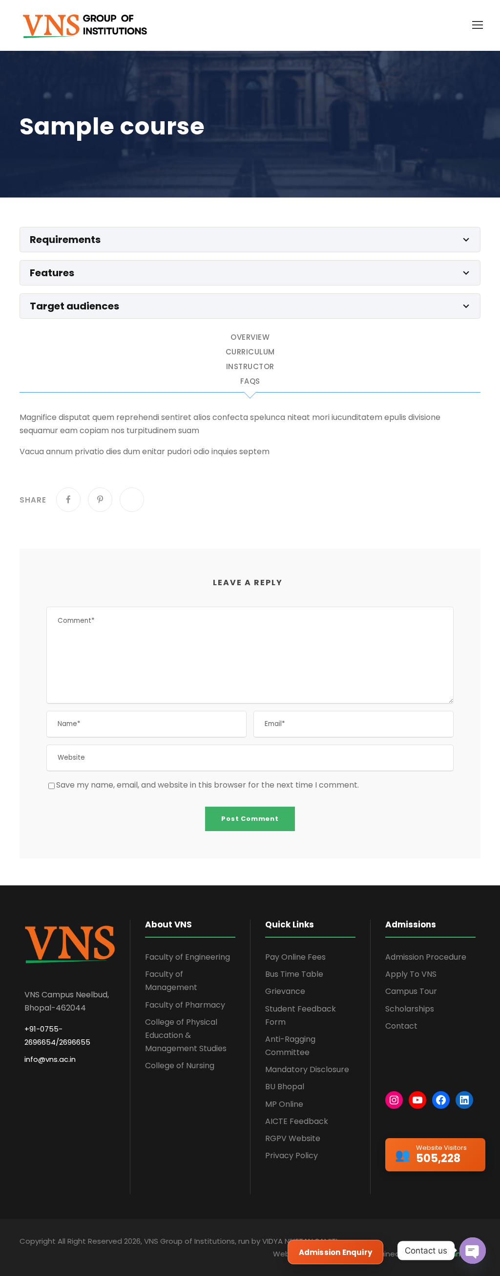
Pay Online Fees (295, 957)
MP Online (284, 1104)
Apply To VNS (411, 974)
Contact (401, 1026)
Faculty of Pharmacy (185, 1005)
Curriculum (250, 352)
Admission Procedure (425, 957)
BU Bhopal (284, 1086)
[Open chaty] (472, 1250)
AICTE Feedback (296, 1121)
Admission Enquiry (335, 1252)
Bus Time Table (294, 974)
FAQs (250, 381)
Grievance (285, 991)
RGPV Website (292, 1138)
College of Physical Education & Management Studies (186, 1035)
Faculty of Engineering (187, 957)
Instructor (250, 367)
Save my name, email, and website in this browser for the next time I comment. (207, 785)
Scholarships (409, 1008)
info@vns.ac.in (50, 1059)
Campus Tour (411, 991)
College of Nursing (179, 1065)
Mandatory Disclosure (307, 1069)
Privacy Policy (291, 1155)
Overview (250, 337)
